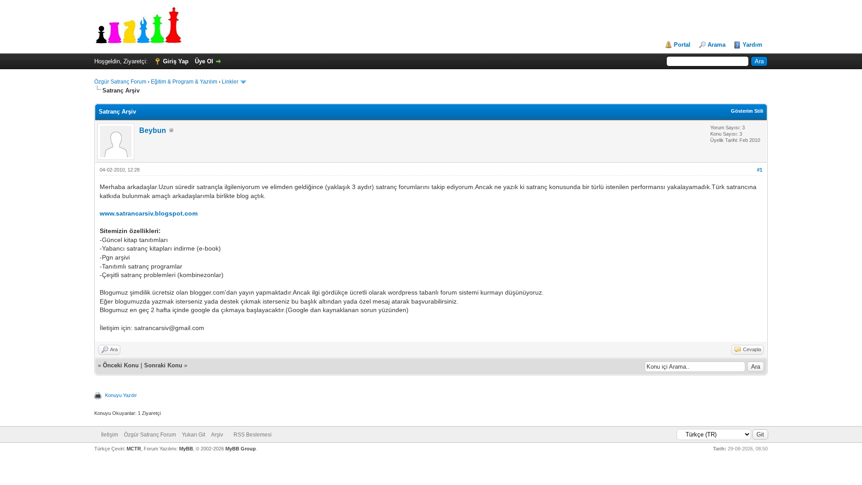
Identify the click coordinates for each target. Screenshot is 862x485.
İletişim (109, 435)
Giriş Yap (176, 61)
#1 (759, 169)
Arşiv (217, 435)
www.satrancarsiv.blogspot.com (149, 213)
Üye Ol (204, 61)
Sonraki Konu (163, 365)
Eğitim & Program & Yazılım (184, 82)
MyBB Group (240, 448)
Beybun (152, 130)
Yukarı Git (193, 435)
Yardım (752, 44)
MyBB (186, 448)
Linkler (230, 82)
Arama (717, 44)
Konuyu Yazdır (121, 395)
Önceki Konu (121, 365)
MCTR (134, 448)
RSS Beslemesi (252, 435)
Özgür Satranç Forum (120, 82)
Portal (682, 44)
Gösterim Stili (747, 111)
